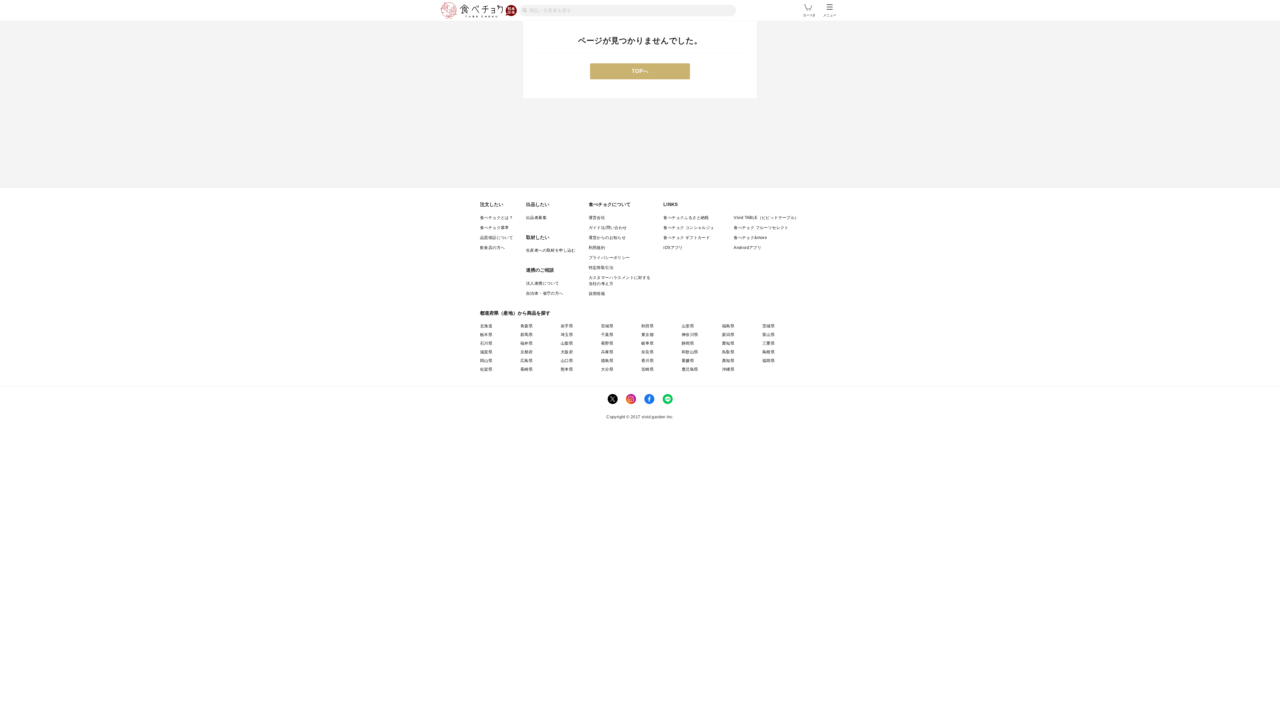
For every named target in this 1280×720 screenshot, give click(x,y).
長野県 (607, 343)
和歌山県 (690, 352)
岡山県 (486, 360)
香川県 (647, 360)
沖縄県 (728, 369)
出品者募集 (536, 217)
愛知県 (728, 343)
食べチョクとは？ (496, 217)
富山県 (768, 334)
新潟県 (728, 334)
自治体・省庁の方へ (544, 293)
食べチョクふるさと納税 (686, 217)
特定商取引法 (601, 267)
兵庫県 (607, 352)
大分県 (607, 369)
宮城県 (607, 326)
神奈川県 (690, 334)
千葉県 (607, 334)
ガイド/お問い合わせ (608, 227)
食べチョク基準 (494, 227)
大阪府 (567, 352)
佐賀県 (486, 369)
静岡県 (688, 343)
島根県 (768, 352)
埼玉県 (567, 334)
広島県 (526, 360)
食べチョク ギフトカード (686, 237)
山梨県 (567, 343)
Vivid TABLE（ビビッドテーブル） (766, 217)
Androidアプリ (747, 247)
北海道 (486, 326)
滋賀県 (486, 352)
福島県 (728, 326)
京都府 (526, 352)
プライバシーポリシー (609, 257)
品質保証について (496, 237)
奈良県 (647, 352)
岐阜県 (647, 343)
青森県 (526, 326)
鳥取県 (728, 352)
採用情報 (597, 293)
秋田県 (647, 326)
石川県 (486, 343)
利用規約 (597, 247)
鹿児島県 (690, 369)
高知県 (728, 360)
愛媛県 (688, 360)
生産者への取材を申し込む (551, 250)
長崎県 (526, 369)
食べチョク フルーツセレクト (761, 227)
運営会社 (597, 217)
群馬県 (526, 334)
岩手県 (567, 326)
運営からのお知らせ (607, 237)
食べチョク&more (750, 237)
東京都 (647, 334)
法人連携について (542, 283)
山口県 (567, 360)
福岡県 (768, 360)
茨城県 (768, 326)
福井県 (526, 343)
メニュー (829, 15)
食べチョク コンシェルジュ (688, 227)
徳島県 (607, 360)
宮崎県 (647, 369)
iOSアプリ (673, 247)
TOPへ (640, 71)
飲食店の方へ (492, 247)
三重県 (768, 343)
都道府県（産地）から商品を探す (515, 313)
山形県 (688, 326)
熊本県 (567, 369)
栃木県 (486, 334)
